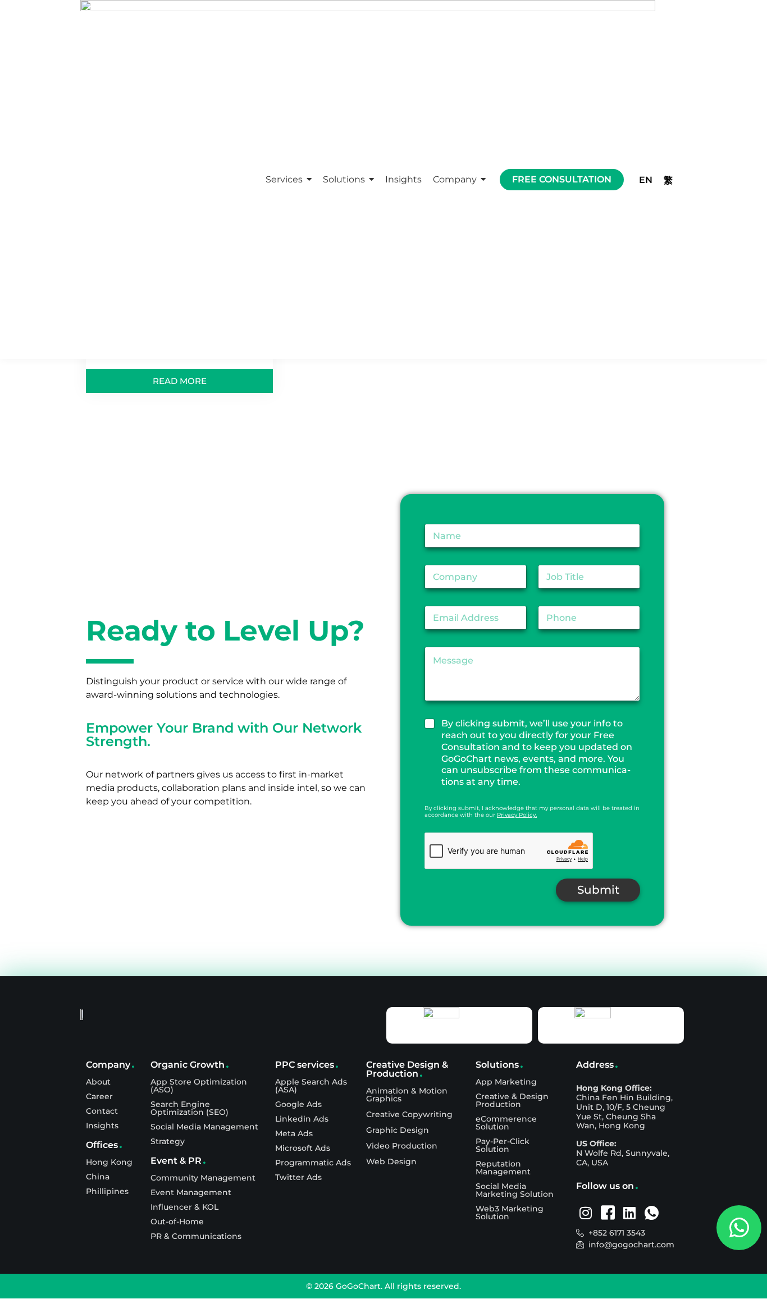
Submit (598, 890)
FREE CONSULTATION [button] (561, 179)
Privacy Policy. (517, 814)
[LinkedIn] (630, 1213)
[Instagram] (586, 1213)
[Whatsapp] (651, 1213)
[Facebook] (608, 1213)
